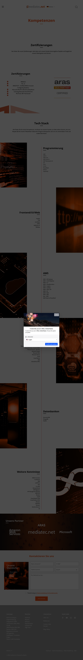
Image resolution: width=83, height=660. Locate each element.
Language (30, 337)
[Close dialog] (56, 314)
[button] (41, 339)
